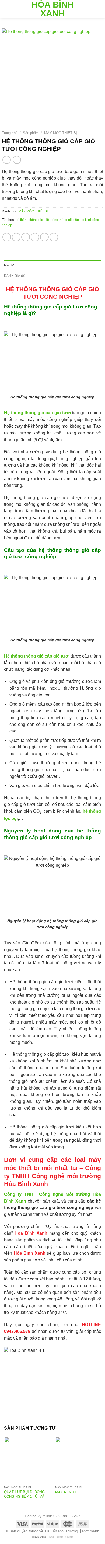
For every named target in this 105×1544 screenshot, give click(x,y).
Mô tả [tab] (9, 265)
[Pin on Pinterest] (44, 237)
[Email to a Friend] (35, 237)
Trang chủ (10, 133)
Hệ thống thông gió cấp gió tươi (37, 412)
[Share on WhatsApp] (6, 237)
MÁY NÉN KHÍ (66, 1492)
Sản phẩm (31, 133)
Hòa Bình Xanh (53, 9)
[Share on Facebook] (16, 237)
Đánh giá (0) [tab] (14, 276)
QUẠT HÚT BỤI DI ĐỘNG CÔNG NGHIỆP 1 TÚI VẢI (25, 1494)
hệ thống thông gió (29, 220)
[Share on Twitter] (25, 237)
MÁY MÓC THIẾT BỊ (60, 133)
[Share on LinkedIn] (54, 237)
